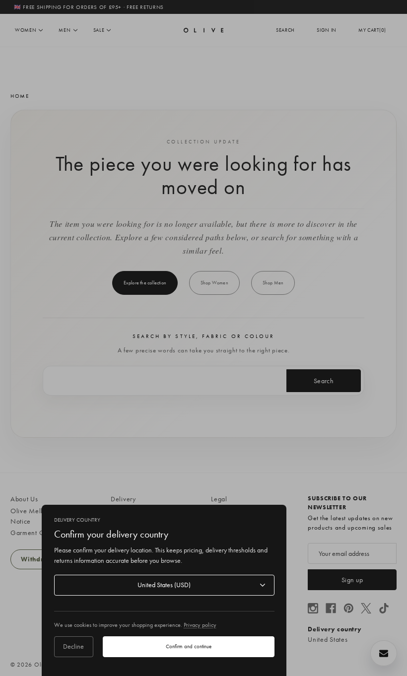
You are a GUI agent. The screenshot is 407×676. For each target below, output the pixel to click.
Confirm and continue (188, 646)
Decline (73, 646)
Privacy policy (200, 625)
